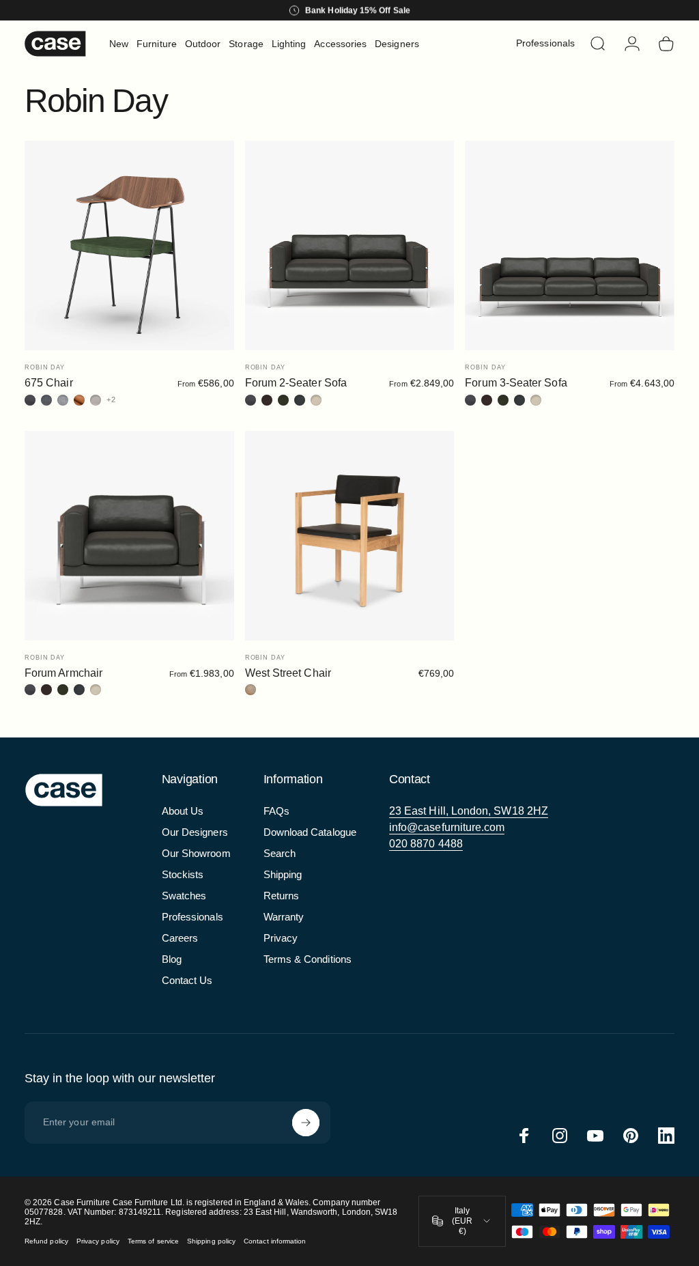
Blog (172, 959)
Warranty (283, 917)
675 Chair (49, 383)
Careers (180, 938)
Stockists (183, 874)
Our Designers (195, 832)
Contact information (275, 1241)
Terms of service (153, 1241)
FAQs (276, 811)
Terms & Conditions (307, 959)
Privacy (280, 938)
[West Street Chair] (350, 536)
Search (279, 853)
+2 (111, 400)
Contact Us (187, 980)
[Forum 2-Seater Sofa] (350, 245)
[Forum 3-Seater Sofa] (569, 245)
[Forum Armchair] (129, 536)
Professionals (192, 917)
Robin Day (45, 367)
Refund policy (46, 1241)
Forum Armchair (63, 673)
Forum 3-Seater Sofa (516, 383)
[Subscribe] (305, 1122)
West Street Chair (288, 673)
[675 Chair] (129, 245)
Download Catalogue (309, 832)
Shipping (282, 874)
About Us (183, 811)
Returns (281, 895)
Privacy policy (97, 1241)
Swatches (184, 895)
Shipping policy (211, 1241)
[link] (468, 811)
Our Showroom (196, 853)
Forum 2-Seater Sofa (296, 383)
